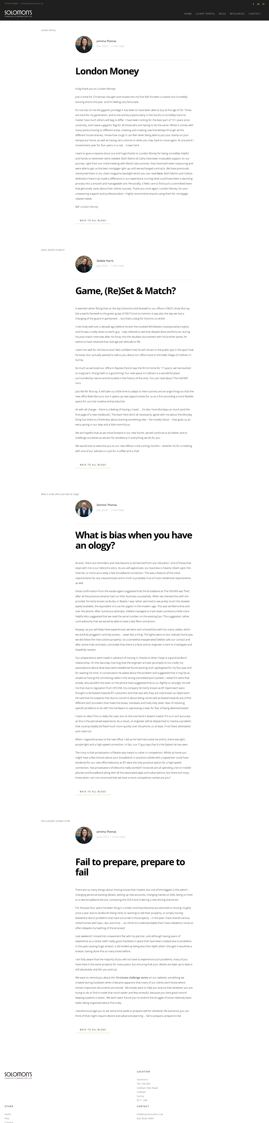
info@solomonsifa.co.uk (32, 3)
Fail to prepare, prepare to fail (55, 820)
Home (8, 1114)
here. (78, 383)
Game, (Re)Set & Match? (53, 249)
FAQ (7, 1118)
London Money (48, 30)
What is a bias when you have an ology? (60, 494)
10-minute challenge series (132, 977)
